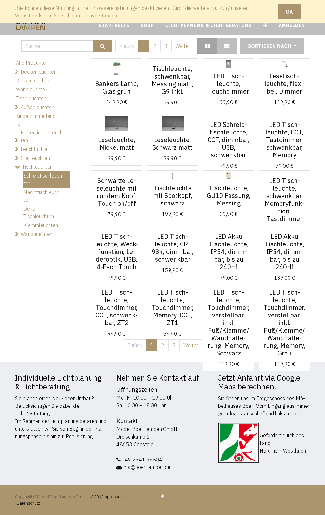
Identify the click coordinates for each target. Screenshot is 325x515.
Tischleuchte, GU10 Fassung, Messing (229, 195)
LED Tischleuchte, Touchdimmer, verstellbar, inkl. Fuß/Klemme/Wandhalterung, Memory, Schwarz (228, 322)
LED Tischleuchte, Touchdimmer (228, 83)
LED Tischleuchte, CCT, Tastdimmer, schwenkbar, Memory (284, 139)
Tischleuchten (31, 98)
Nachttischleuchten (42, 196)
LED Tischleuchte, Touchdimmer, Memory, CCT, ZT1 (173, 307)
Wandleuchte (30, 89)
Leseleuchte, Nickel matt (116, 143)
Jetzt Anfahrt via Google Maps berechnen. (259, 382)
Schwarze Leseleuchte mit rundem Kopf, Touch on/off (116, 192)
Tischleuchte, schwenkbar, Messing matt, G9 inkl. (172, 80)
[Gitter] (207, 46)
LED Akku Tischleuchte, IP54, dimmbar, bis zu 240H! (229, 251)
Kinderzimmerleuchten (38, 120)
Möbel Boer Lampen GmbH (146, 429)
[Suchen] (102, 46)
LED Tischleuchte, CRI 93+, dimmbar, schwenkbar (173, 248)
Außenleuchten (37, 107)
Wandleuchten (36, 234)
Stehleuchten (35, 158)
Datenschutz (28, 503)
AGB (95, 496)
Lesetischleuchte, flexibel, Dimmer (284, 83)
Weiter (183, 46)
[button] (265, 25)
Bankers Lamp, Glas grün (116, 87)
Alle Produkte (31, 63)
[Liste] (227, 46)
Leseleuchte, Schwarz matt (172, 143)
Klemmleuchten (40, 225)
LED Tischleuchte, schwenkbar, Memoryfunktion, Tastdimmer (284, 199)
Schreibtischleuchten (43, 179)
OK (289, 12)
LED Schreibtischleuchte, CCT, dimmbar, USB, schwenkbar (228, 139)
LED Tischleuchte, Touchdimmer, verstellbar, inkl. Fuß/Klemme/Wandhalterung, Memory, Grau (284, 322)
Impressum (113, 496)
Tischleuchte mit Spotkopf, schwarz (172, 195)
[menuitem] (114, 25)
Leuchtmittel (35, 149)
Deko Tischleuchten (38, 212)
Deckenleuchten (38, 71)
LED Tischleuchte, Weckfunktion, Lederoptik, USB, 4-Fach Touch (116, 251)
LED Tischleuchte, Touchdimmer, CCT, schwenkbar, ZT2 (117, 307)
